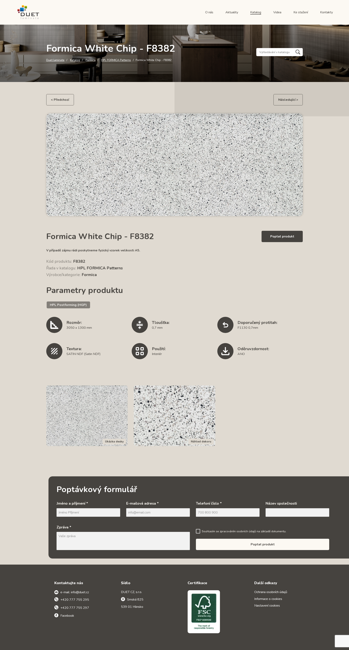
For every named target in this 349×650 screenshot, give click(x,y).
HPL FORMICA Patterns (116, 60)
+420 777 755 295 (74, 600)
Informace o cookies (268, 599)
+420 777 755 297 (74, 608)
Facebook (67, 615)
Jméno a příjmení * (72, 503)
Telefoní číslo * (209, 503)
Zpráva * (64, 527)
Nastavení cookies (267, 605)
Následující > (288, 100)
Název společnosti (281, 503)
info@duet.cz (80, 592)
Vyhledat (298, 52)
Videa (277, 12)
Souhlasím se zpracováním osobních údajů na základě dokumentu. (244, 531)
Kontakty (326, 12)
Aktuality (231, 12)
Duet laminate (55, 60)
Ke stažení (300, 12)
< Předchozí (60, 100)
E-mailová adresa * (142, 503)
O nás (209, 12)
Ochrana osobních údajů (270, 592)
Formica (91, 60)
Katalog (255, 12)
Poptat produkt (282, 236)
